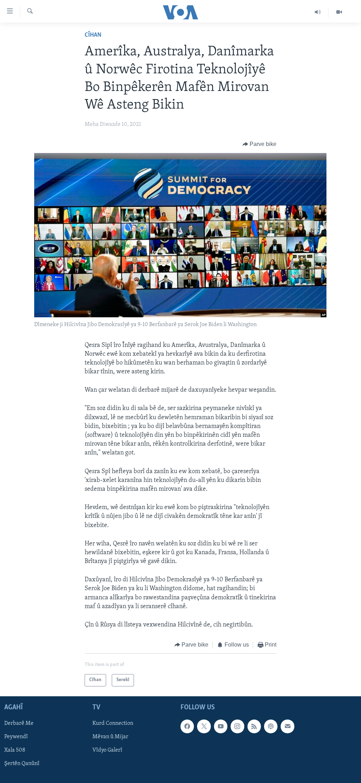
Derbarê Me (18, 723)
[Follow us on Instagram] (237, 726)
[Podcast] (270, 726)
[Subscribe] (287, 726)
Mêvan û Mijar (110, 737)
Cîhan (93, 35)
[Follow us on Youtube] (220, 726)
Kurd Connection (112, 723)
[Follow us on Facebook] (187, 726)
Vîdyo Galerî (107, 750)
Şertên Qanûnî (21, 763)
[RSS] (254, 726)
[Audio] (318, 12)
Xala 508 (14, 750)
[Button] (260, 144)
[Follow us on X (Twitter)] (203, 726)
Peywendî (16, 737)
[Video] (339, 12)
